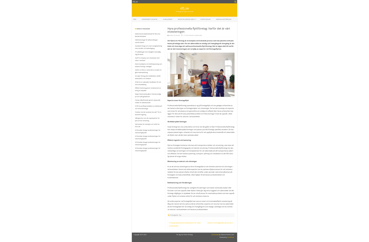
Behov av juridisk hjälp (186, 19)
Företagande (174, 215)
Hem (134, 19)
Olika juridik (167, 19)
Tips (180, 215)
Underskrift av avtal (149, 19)
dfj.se (184, 8)
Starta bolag (205, 19)
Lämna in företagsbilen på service (219, 223)
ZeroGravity (215, 234)
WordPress (230, 237)
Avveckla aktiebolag (223, 19)
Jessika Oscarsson (174, 35)
